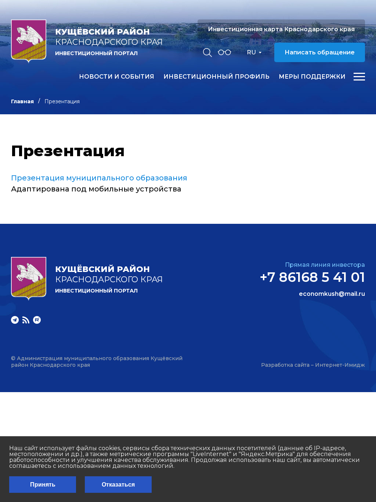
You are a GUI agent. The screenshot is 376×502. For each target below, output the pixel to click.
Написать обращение (320, 52)
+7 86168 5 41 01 (312, 277)
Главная (22, 101)
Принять (42, 484)
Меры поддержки (312, 77)
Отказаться (118, 484)
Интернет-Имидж (340, 365)
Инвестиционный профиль (216, 77)
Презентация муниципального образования (99, 177)
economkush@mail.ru (332, 294)
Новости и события (116, 77)
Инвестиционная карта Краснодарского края (281, 29)
